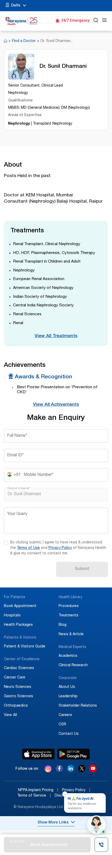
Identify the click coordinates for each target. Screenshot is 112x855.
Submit (82, 569)
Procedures (69, 606)
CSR (62, 724)
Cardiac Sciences (19, 668)
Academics (68, 656)
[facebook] (59, 771)
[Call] (101, 845)
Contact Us (69, 734)
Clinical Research (73, 665)
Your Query (17, 514)
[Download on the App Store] (38, 754)
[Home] (21, 21)
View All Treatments (56, 336)
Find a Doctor (24, 41)
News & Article (71, 634)
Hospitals (12, 615)
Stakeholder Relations (78, 706)
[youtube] (93, 771)
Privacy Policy (60, 548)
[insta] (48, 769)
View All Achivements (56, 405)
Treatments (68, 615)
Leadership (68, 696)
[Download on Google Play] (73, 754)
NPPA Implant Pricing (38, 790)
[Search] (96, 21)
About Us (67, 687)
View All (10, 715)
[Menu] (104, 21)
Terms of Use (28, 548)
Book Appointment (20, 606)
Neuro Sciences (17, 687)
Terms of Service (34, 796)
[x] (81, 771)
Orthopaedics (16, 706)
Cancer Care (14, 678)
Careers (65, 715)
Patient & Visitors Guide (24, 646)
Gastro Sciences (18, 696)
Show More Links (53, 822)
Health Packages (18, 625)
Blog (62, 625)
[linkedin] (70, 771)
